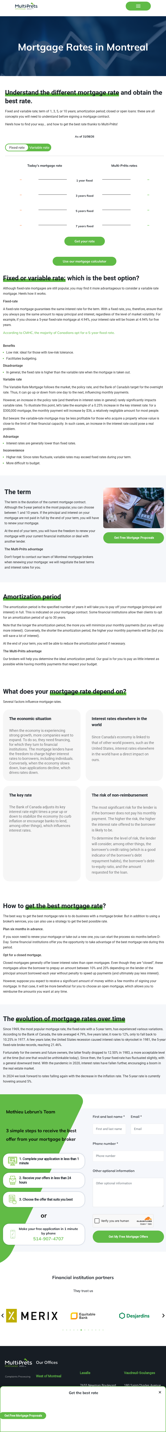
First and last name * (109, 1117)
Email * (136, 1117)
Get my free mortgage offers (128, 1236)
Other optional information (114, 1171)
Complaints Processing (17, 1376)
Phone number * (105, 1144)
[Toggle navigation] (138, 6)
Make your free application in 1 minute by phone (48, 1234)
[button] (2, 1315)
